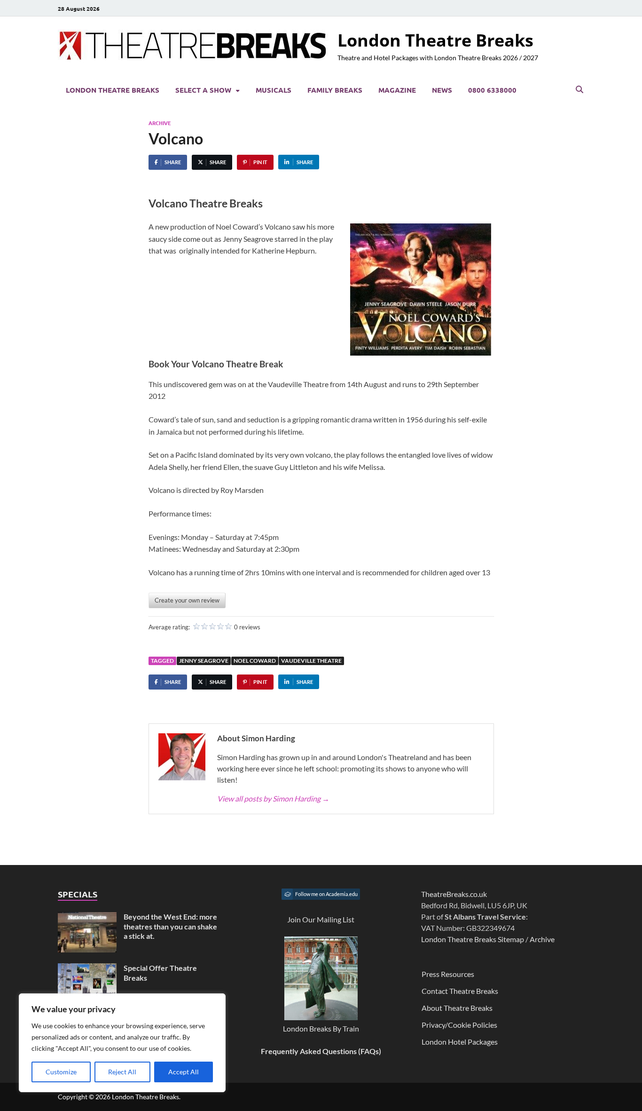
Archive (160, 123)
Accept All (183, 1072)
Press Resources (448, 973)
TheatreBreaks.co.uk (454, 893)
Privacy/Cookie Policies (459, 1024)
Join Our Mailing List (320, 919)
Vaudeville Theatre (311, 660)
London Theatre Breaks (435, 40)
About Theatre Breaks (457, 1007)
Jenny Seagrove (203, 660)
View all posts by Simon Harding (273, 798)
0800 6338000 (492, 90)
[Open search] (579, 90)
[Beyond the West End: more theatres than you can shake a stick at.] (87, 917)
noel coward (255, 660)
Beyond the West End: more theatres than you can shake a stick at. (170, 926)
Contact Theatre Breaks (460, 990)
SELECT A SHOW (203, 90)
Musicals (273, 90)
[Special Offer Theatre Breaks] (87, 968)
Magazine (397, 90)
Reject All (122, 1072)
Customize (61, 1072)
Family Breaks (334, 90)
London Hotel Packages (460, 1041)
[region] (122, 1042)
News (442, 90)
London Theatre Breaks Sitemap (472, 939)
